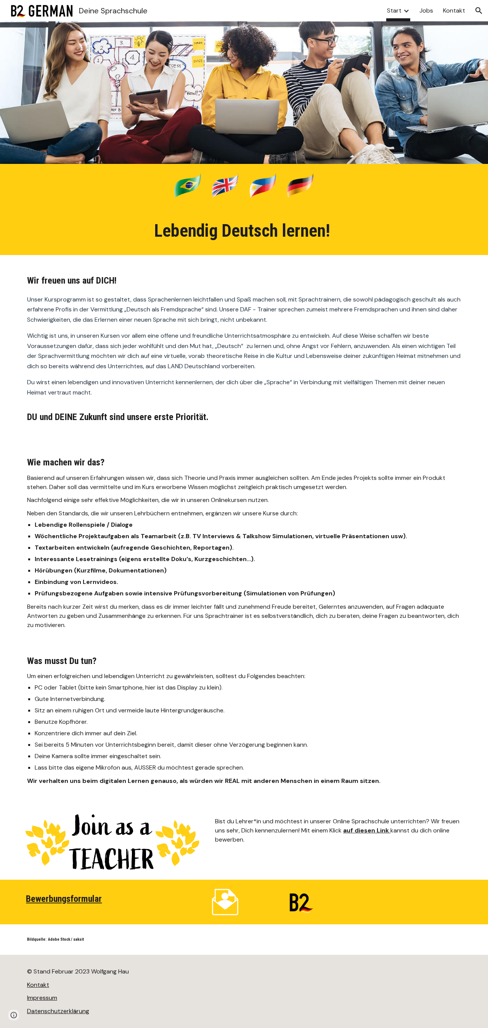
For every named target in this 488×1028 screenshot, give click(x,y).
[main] (244, 231)
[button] (479, 11)
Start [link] (394, 10)
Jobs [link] (426, 10)
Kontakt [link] (454, 10)
